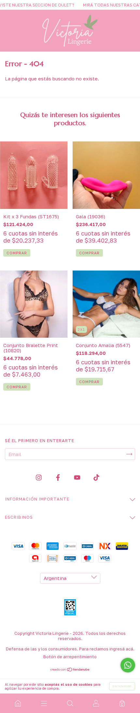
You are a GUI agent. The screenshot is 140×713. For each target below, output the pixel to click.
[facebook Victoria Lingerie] (58, 477)
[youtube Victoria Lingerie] (78, 477)
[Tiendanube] (70, 670)
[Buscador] (70, 703)
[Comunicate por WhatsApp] (127, 665)
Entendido (122, 686)
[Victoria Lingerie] (18, 703)
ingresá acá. (121, 648)
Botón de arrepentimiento (70, 656)
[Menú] (44, 703)
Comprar (17, 387)
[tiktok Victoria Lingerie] (96, 477)
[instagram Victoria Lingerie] (39, 477)
